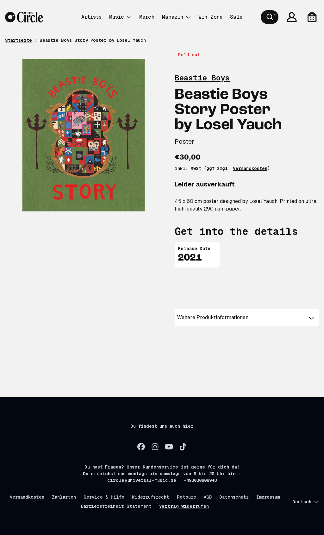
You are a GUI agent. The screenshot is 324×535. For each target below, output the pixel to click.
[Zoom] (83, 135)
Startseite (18, 40)
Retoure (186, 497)
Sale (236, 17)
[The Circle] (24, 17)
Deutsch (301, 501)
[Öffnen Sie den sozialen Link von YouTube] (169, 447)
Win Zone (210, 17)
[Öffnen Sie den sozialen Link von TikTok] (183, 447)
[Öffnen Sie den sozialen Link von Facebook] (141, 447)
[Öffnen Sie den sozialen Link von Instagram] (155, 447)
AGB (208, 497)
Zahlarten (64, 497)
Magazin (172, 17)
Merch (146, 17)
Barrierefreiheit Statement (116, 506)
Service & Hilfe (104, 497)
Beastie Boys (202, 77)
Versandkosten (250, 168)
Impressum (268, 497)
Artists (91, 17)
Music (116, 17)
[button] (246, 317)
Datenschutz (234, 497)
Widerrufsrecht (150, 497)
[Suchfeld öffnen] (269, 17)
